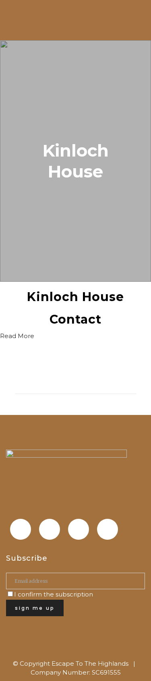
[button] (17, 336)
